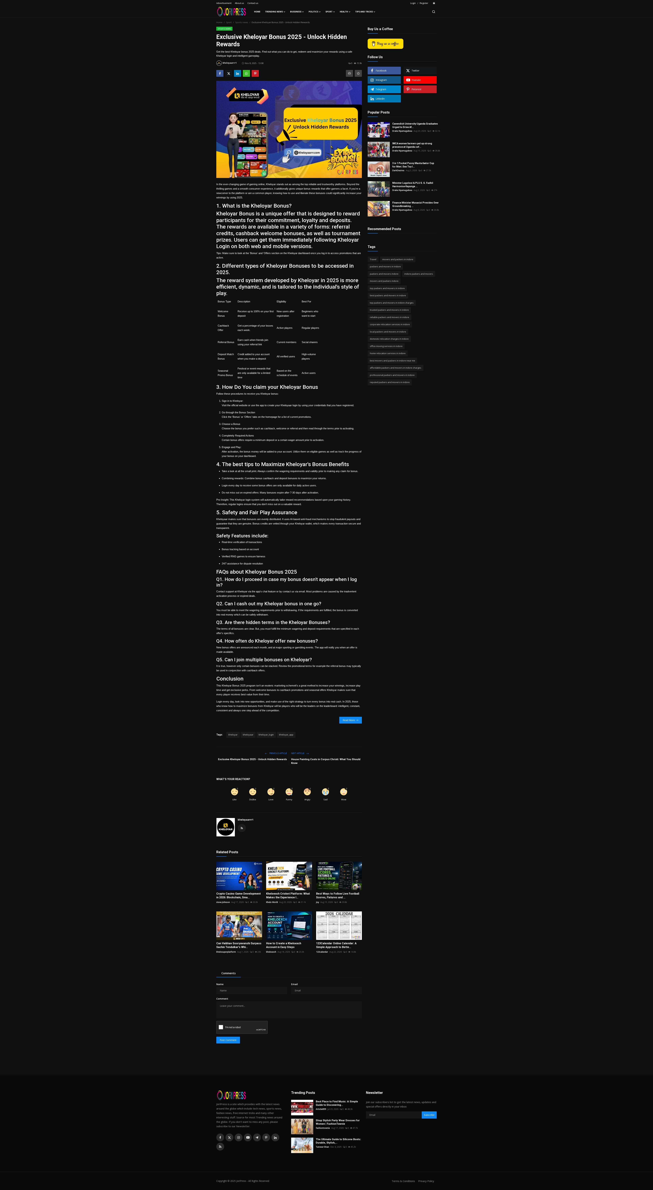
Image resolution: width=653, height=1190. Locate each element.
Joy (317, 902)
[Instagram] (238, 1137)
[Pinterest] (266, 1137)
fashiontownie (323, 1128)
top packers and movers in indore (387, 288)
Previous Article (278, 753)
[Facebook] (220, 1137)
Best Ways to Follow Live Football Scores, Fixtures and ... (337, 895)
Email (294, 984)
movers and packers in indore (397, 259)
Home (257, 11)
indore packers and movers (418, 273)
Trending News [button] (274, 11)
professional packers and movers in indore (392, 375)
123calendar (322, 951)
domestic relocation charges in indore (389, 339)
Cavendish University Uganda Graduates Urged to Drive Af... (415, 125)
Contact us (252, 3)
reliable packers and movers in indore (389, 317)
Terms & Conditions (403, 1181)
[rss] (220, 1147)
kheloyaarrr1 (245, 819)
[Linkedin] (275, 1137)
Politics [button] (313, 11)
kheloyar (233, 734)
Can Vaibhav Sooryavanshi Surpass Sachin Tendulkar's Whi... (238, 945)
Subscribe (429, 1114)
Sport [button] (328, 11)
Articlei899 (321, 1109)
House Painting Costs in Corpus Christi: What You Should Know (325, 761)
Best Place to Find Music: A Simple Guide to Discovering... (337, 1103)
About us (239, 3)
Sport (229, 22)
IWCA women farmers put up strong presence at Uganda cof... (412, 145)
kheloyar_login (266, 734)
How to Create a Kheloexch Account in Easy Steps (283, 945)
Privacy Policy (426, 1181)
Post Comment (228, 1040)
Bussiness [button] (295, 11)
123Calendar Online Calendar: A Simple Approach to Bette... (336, 945)
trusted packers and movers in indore (389, 310)
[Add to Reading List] (358, 73)
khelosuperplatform (226, 951)
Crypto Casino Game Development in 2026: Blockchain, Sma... (238, 895)
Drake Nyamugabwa (402, 130)
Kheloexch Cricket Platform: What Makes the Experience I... (288, 895)
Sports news (241, 22)
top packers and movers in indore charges (392, 302)
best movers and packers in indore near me (392, 360)
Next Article (298, 753)
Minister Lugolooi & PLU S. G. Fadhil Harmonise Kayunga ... (412, 185)
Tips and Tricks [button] (364, 11)
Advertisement (223, 3)
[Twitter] (229, 1137)
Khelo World (272, 902)
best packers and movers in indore (388, 295)
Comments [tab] (228, 973)
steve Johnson (223, 902)
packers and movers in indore (385, 266)
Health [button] (344, 11)
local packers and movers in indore (388, 331)
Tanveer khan (322, 1146)
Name (219, 984)
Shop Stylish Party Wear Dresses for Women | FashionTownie (338, 1122)
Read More (349, 720)
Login (413, 3)
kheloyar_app (286, 734)
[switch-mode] (434, 3)
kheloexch (271, 951)
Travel (373, 259)
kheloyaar (248, 734)
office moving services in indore (386, 346)
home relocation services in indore (388, 353)
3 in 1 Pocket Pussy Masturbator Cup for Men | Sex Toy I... (413, 165)
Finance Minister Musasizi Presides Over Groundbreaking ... (415, 204)
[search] (434, 12)
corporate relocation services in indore (390, 324)
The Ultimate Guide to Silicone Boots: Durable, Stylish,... (338, 1141)
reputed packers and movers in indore (390, 382)
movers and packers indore (384, 281)
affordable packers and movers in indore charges (395, 367)
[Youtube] (248, 1137)
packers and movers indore (384, 273)
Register (424, 3)
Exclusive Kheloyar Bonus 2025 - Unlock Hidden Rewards (252, 759)
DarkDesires (398, 170)
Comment (222, 998)
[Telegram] (257, 1137)
